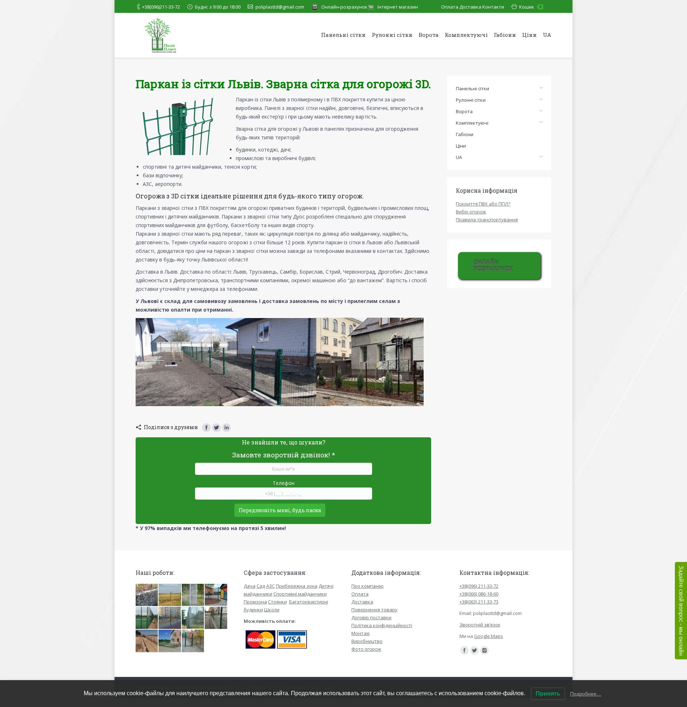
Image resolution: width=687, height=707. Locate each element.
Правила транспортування (487, 219)
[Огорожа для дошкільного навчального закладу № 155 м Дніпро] (193, 641)
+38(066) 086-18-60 (478, 594)
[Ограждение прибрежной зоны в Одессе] (147, 641)
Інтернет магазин (397, 7)
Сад (261, 586)
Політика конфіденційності (381, 625)
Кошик (530, 7)
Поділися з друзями (171, 427)
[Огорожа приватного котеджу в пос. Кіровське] (170, 641)
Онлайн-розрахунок (344, 7)
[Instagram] (484, 650)
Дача (249, 586)
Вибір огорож (471, 211)
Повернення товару (374, 609)
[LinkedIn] (226, 427)
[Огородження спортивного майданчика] (147, 618)
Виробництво (367, 641)
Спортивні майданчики (300, 594)
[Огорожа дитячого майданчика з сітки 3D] (170, 618)
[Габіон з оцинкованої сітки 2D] (147, 595)
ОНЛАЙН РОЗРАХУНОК (493, 265)
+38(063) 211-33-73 (478, 601)
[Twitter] (216, 427)
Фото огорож (366, 649)
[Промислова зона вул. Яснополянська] (193, 618)
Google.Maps (488, 636)
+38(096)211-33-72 (161, 7)
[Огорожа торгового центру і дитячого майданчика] (216, 595)
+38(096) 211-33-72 (478, 586)
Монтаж (360, 633)
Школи (271, 609)
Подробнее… (585, 694)
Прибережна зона (296, 586)
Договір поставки (371, 617)
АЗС (270, 586)
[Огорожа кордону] (170, 595)
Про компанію (367, 586)
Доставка (470, 7)
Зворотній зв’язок (480, 624)
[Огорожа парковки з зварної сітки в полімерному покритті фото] (193, 595)
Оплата (449, 7)
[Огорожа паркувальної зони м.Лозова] (216, 618)
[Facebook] (206, 427)
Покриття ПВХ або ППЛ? (483, 204)
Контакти (493, 7)
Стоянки (277, 601)
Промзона (255, 601)
